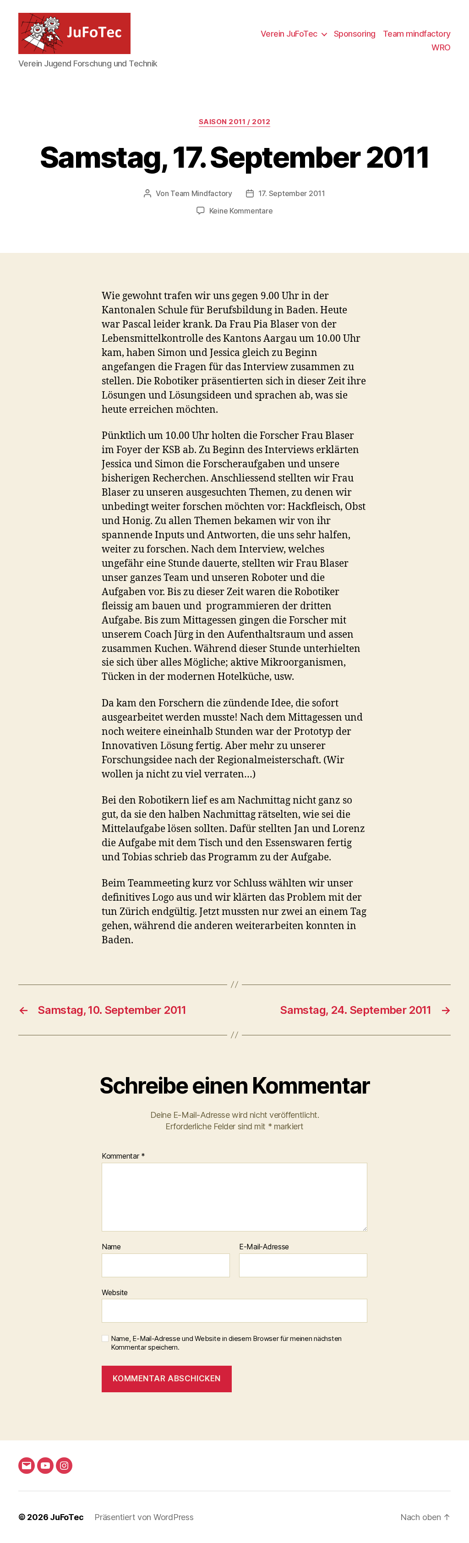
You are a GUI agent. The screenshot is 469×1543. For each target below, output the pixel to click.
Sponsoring (355, 33)
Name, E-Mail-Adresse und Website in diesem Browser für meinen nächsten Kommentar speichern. (226, 1343)
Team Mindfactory (201, 193)
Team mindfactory (417, 33)
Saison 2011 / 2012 (235, 122)
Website (115, 1292)
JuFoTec (66, 1517)
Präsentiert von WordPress (143, 1517)
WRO (441, 47)
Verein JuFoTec (289, 33)
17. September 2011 (291, 193)
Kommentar (123, 1156)
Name (111, 1247)
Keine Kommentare (241, 210)
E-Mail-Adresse (264, 1247)
